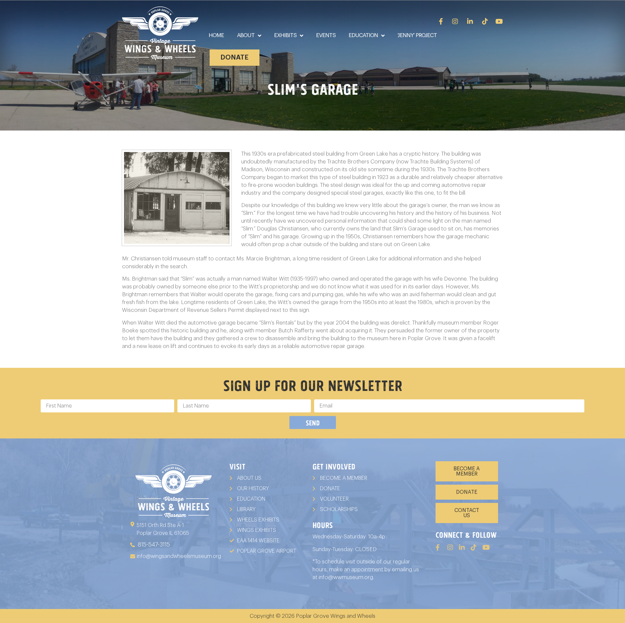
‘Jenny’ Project (417, 35)
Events (326, 35)
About (246, 35)
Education (363, 35)
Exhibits (285, 35)
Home (216, 35)
